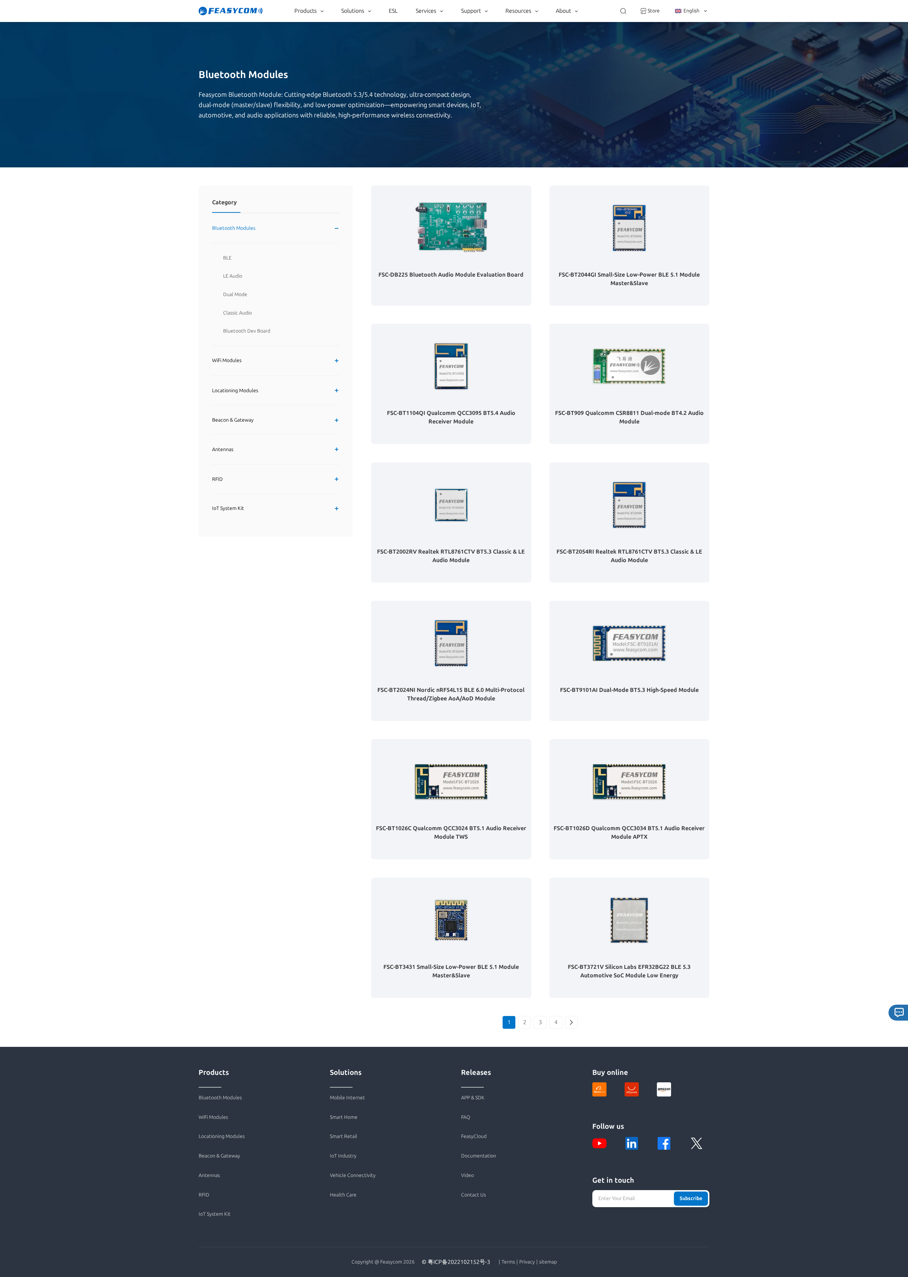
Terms (508, 1262)
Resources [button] (518, 10)
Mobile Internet (347, 1098)
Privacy (527, 1262)
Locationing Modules (235, 390)
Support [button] (471, 10)
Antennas (222, 449)
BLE (227, 258)
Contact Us (473, 1195)
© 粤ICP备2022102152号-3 (456, 1262)
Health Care (343, 1195)
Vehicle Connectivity (353, 1175)
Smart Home (344, 1117)
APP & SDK (473, 1098)
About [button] (563, 10)
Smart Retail (343, 1136)
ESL (393, 10)
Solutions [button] (352, 10)
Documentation (478, 1156)
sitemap (548, 1262)
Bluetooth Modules (233, 228)
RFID (217, 479)
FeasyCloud (474, 1136)
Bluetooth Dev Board (246, 331)
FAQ (465, 1117)
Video (467, 1175)
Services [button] (426, 10)
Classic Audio (237, 313)
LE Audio (232, 276)
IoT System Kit (228, 509)
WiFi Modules (227, 361)
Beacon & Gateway (233, 420)
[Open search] (623, 11)
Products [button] (305, 10)
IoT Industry (343, 1156)
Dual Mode (235, 295)
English (691, 11)
